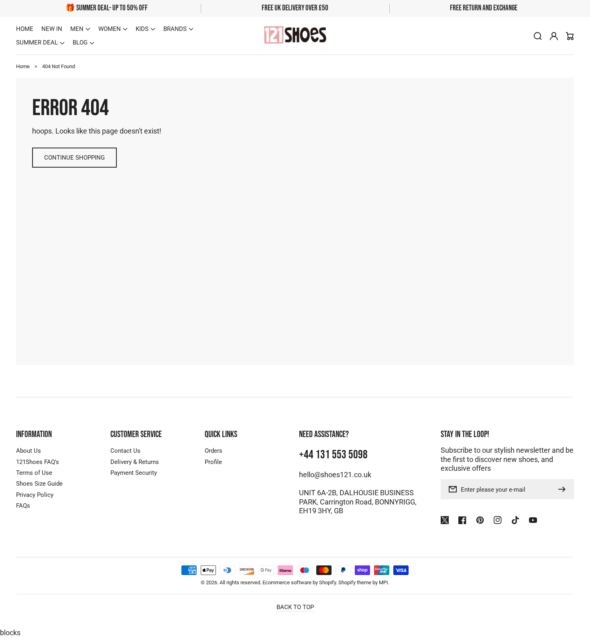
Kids (142, 28)
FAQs (23, 505)
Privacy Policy (34, 494)
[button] (80, 29)
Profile (213, 462)
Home (23, 66)
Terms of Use (34, 472)
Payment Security (133, 472)
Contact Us (125, 450)
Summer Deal (37, 42)
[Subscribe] (564, 489)
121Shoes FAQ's (37, 462)
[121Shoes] (295, 36)
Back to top (295, 607)
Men (76, 28)
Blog (80, 42)
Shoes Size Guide (39, 483)
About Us (28, 450)
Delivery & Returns (134, 462)
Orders (213, 450)
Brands (175, 28)
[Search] (538, 36)
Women (109, 28)
